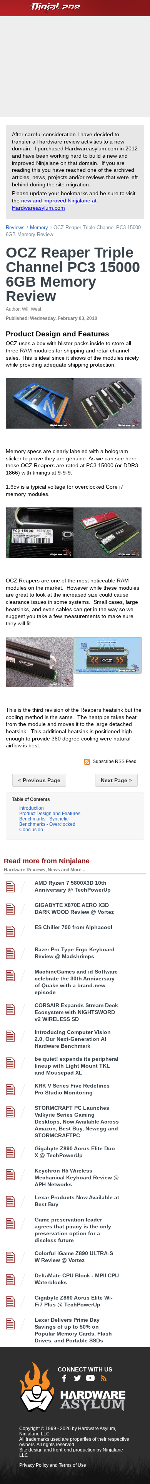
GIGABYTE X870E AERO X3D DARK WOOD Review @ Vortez (74, 908)
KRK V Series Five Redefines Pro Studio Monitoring (72, 1089)
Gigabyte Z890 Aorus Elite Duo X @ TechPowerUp (75, 1151)
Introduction (31, 808)
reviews (15, 227)
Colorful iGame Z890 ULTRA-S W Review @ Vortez (74, 1256)
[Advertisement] (76, 66)
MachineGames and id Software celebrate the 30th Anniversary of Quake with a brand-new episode (76, 982)
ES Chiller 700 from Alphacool (73, 927)
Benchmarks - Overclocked (47, 824)
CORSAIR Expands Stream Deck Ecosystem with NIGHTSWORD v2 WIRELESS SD (76, 1012)
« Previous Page (39, 780)
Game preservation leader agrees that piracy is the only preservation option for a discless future (73, 1230)
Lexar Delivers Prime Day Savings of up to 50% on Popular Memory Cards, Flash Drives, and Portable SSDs (73, 1330)
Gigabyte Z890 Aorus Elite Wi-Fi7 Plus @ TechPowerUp (74, 1301)
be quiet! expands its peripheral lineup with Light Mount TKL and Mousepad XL (76, 1066)
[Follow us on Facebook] (64, 1378)
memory (39, 227)
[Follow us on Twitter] (77, 1378)
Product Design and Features (49, 813)
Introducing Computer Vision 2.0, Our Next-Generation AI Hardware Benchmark (73, 1039)
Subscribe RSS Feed (115, 761)
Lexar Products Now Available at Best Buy (77, 1200)
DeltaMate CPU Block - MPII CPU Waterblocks (77, 1278)
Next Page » (116, 780)
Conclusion (31, 829)
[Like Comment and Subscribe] (90, 1378)
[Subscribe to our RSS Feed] (103, 1378)
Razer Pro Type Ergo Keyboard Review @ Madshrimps (75, 952)
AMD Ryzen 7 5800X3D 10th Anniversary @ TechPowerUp (73, 886)
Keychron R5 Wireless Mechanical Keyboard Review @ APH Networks (77, 1177)
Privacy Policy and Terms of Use (52, 1465)
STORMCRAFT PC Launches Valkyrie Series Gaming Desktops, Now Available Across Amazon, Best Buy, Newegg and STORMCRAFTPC (77, 1121)
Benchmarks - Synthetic (43, 819)
